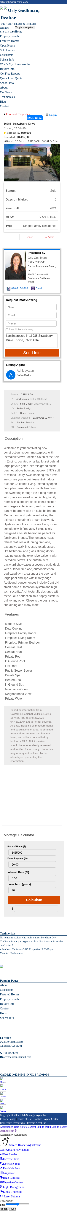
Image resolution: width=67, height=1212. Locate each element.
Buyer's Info (7, 68)
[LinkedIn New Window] (55, 6)
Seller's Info (7, 59)
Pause (12, 1208)
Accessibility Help (9, 1126)
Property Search (9, 36)
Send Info (32, 352)
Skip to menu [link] (44, 1126)
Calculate (34, 900)
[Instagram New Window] (58, 6)
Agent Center (51, 1119)
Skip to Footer (59, 1126)
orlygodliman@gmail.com (14, 2)
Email (39, 288)
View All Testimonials (11, 953)
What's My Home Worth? (15, 64)
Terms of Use (24, 1119)
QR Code (36, 117)
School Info (7, 82)
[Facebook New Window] (51, 6)
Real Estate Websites (11, 1123)
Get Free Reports (10, 73)
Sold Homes (7, 50)
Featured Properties (17, 114)
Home (18, 31)
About (3, 87)
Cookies (38, 1119)
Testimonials (7, 96)
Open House (7, 45)
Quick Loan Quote (11, 78)
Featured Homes (9, 40)
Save (50, 237)
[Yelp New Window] (65, 6)
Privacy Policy (7, 1119)
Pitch (2, 1204)
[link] (8, 1130)
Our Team (6, 92)
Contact (4, 106)
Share (29, 237)
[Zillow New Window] (62, 6)
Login (53, 114)
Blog (3, 101)
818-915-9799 (7, 31)
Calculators (6, 54)
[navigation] (33, 1164)
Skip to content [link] (28, 1126)
